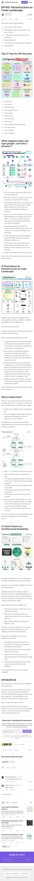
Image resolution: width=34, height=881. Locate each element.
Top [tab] (3, 802)
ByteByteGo (8, 13)
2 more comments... (6, 794)
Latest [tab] (7, 802)
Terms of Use (25, 735)
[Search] (31, 802)
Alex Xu (13, 840)
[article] (17, 812)
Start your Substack (12, 873)
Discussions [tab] (14, 802)
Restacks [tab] (12, 762)
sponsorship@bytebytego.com (10, 713)
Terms (20, 869)
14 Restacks (21, 744)
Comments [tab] (5, 762)
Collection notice (27, 869)
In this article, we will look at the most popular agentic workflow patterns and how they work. (12, 812)
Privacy (15, 869)
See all (5, 846)
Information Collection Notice (18, 736)
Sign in (30, 2)
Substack (8, 877)
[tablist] (8, 762)
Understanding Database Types (12, 834)
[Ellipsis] (32, 777)
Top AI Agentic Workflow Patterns (9, 808)
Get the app (25, 873)
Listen (30, 14)
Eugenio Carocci (9, 785)
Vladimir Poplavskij (10, 777)
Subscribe (24, 2)
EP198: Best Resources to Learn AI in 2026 (12, 822)
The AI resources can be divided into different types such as (11, 825)
